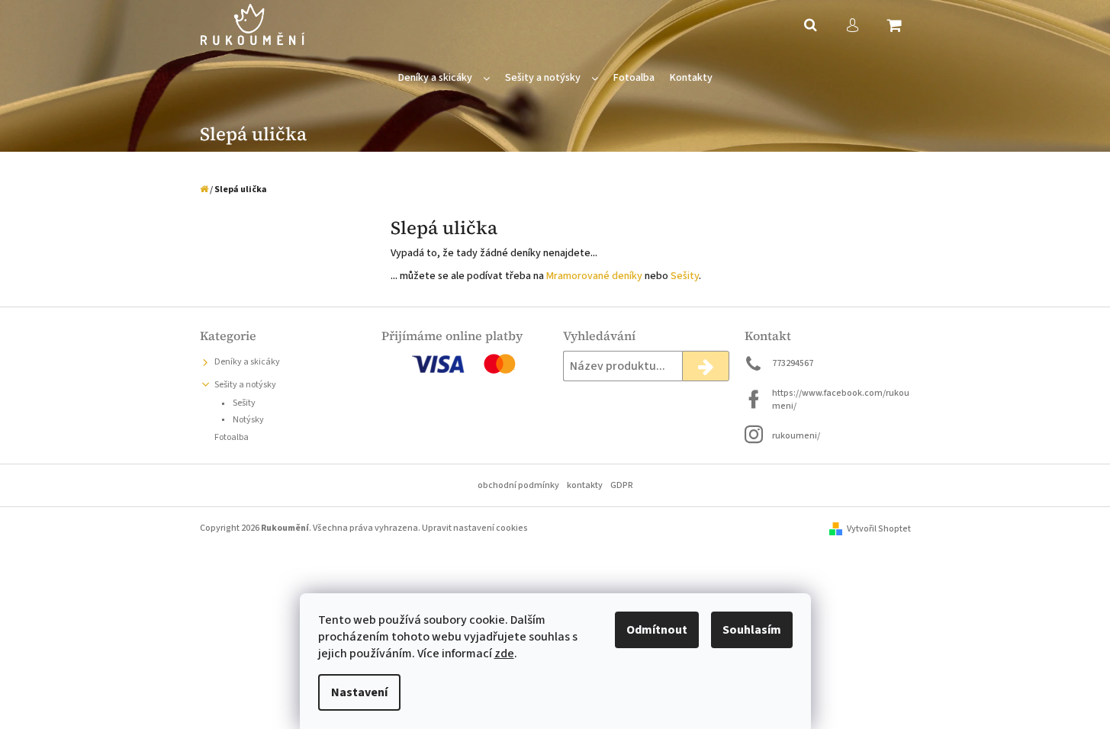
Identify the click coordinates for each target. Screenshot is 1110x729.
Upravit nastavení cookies (475, 528)
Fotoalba (231, 437)
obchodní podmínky (518, 485)
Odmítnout (656, 629)
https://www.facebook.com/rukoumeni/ (840, 400)
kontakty (585, 485)
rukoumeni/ (796, 435)
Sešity (685, 276)
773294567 (792, 363)
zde (504, 653)
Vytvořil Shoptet (879, 528)
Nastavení (359, 692)
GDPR (621, 485)
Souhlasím (751, 629)
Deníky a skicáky (247, 361)
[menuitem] (444, 78)
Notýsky (247, 419)
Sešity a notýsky (245, 384)
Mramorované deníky (594, 276)
